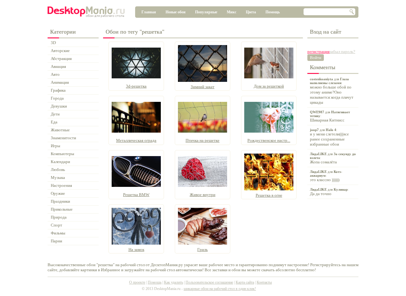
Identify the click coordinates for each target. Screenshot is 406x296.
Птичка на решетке (202, 140)
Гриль (202, 249)
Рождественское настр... (268, 140)
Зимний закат (202, 86)
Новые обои (176, 12)
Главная (148, 12)
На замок (136, 249)
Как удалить (173, 282)
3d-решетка (136, 86)
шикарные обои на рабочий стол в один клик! (220, 288)
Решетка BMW (136, 194)
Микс (231, 12)
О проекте (137, 282)
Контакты (264, 282)
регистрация (318, 51)
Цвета (251, 12)
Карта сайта (245, 282)
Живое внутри (202, 194)
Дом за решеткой (269, 86)
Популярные (206, 12)
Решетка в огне (269, 195)
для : (331, 91)
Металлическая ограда (136, 140)
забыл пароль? (342, 51)
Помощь (272, 12)
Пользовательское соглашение (209, 282)
